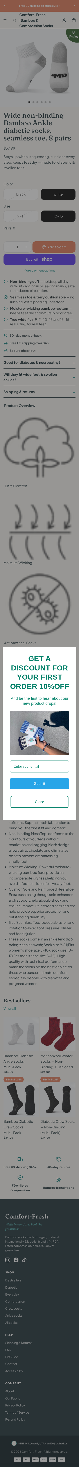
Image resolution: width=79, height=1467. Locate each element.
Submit (39, 783)
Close (39, 802)
